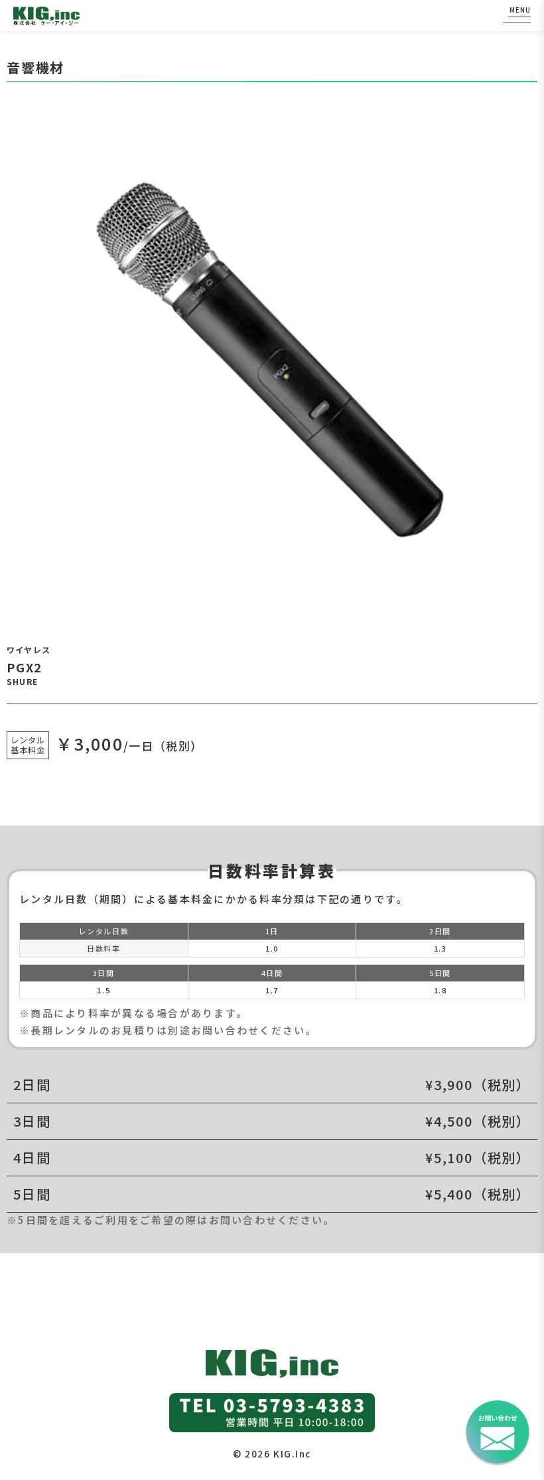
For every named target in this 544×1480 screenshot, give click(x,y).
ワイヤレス (28, 649)
